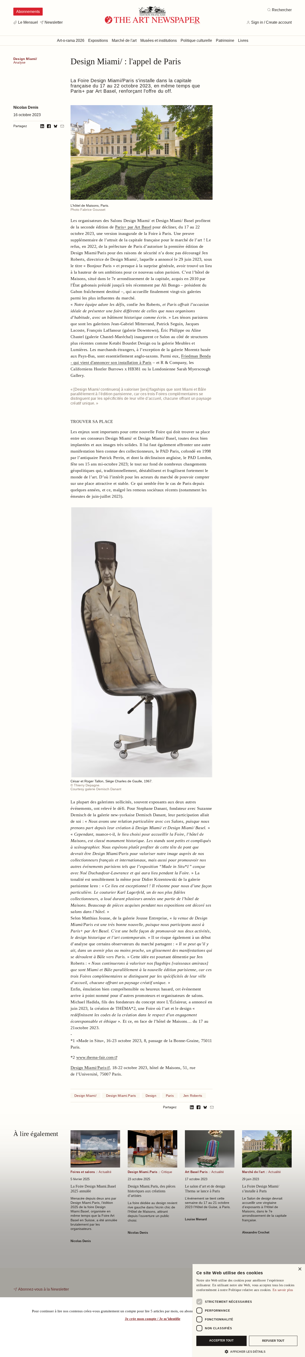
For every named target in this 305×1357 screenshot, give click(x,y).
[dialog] (249, 1310)
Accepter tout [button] (221, 1340)
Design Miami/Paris (88, 1067)
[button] (246, 1351)
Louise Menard (196, 1219)
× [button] (299, 1269)
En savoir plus (283, 1290)
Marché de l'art (253, 1172)
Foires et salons (83, 1172)
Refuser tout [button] (273, 1340)
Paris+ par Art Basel (133, 227)
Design (151, 1095)
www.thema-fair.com (95, 1057)
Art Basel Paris (196, 1172)
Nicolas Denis (25, 107)
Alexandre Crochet (255, 1232)
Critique (166, 1172)
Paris (170, 1095)
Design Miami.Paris (121, 1095)
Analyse (19, 62)
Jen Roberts (192, 1095)
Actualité (105, 1172)
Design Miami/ (25, 59)
